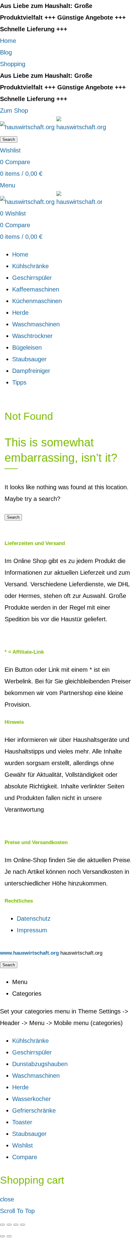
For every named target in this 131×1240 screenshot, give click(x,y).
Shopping (12, 64)
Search (8, 139)
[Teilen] (9, 1225)
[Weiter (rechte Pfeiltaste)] (9, 1236)
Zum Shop (14, 110)
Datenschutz (34, 918)
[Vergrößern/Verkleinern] (22, 1225)
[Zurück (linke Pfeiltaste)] (2, 1236)
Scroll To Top (17, 1211)
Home (8, 40)
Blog (6, 52)
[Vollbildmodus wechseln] (15, 1225)
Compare (24, 1157)
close (7, 1199)
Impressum (32, 930)
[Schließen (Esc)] (2, 1225)
